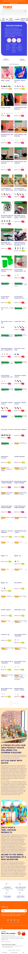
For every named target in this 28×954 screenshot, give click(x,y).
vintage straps (11, 846)
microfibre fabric (5, 789)
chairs (22, 873)
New (7, 19)
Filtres (5, 59)
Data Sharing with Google (7, 947)
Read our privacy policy (5, 941)
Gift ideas (3, 19)
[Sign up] (25, 910)
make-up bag (17, 870)
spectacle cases (14, 787)
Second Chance (23, 19)
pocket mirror (4, 872)
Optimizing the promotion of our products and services (12, 945)
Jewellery (17, 19)
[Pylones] (7, 7)
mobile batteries (5, 790)
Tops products (11, 19)
